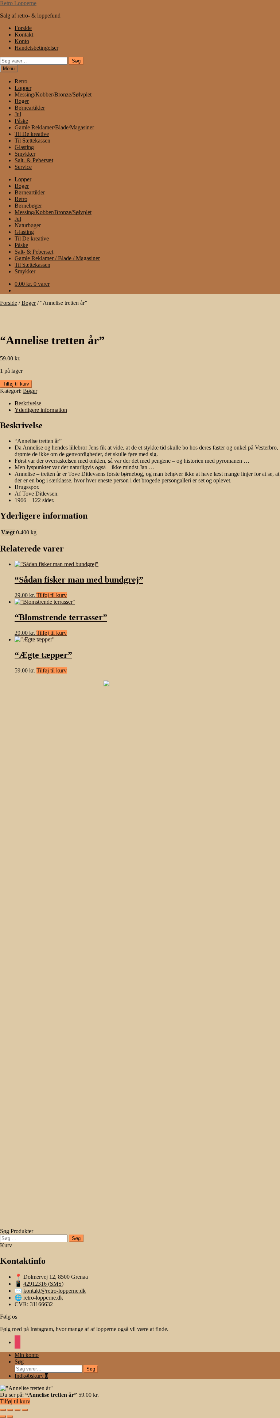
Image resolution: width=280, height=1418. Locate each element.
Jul (18, 114)
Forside (23, 28)
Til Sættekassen (32, 140)
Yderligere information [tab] (41, 410)
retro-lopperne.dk (43, 1297)
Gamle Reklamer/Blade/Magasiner (54, 127)
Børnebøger (28, 205)
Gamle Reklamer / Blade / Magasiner (57, 258)
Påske (21, 121)
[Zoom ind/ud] (3, 1410)
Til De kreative (32, 134)
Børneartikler (30, 108)
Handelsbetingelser (36, 48)
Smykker (25, 154)
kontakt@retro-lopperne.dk (54, 1291)
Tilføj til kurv (16, 384)
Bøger (22, 101)
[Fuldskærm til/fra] (10, 1410)
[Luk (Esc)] (25, 1410)
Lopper (23, 88)
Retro (21, 81)
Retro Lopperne (18, 3)
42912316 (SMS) (43, 1284)
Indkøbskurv (31, 1376)
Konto (22, 41)
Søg (76, 61)
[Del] (17, 1410)
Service (23, 167)
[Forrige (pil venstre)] (3, 1416)
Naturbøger (28, 225)
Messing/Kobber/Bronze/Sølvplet (53, 94)
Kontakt (24, 34)
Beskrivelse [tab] (28, 403)
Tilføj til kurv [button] (51, 595)
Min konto (27, 1355)
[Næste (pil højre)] (10, 1416)
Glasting (24, 147)
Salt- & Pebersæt (34, 160)
